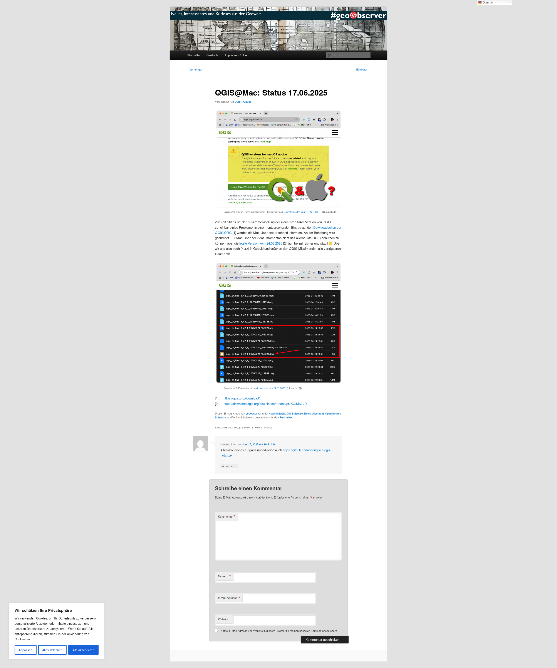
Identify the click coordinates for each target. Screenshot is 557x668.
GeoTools (212, 55)
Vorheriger (194, 69)
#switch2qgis (277, 413)
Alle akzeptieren (83, 650)
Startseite (193, 55)
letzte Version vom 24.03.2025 (260, 243)
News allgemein (314, 413)
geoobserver (254, 413)
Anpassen (25, 650)
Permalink (286, 417)
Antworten (229, 466)
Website (223, 619)
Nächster (363, 69)
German (487, 2)
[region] (56, 631)
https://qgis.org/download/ (241, 398)
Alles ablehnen (52, 650)
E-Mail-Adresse (229, 597)
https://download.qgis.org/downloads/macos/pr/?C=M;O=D (265, 403)
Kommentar (226, 516)
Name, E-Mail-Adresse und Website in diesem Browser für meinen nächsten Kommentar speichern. (279, 631)
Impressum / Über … (238, 55)
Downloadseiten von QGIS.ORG (301, 211)
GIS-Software (295, 413)
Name (224, 576)
